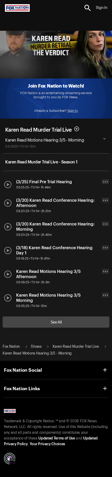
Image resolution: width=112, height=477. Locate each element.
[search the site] (87, 8)
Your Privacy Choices (47, 444)
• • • (105, 181)
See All (56, 322)
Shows (36, 346)
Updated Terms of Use (56, 438)
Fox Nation (11, 346)
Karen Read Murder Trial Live (38, 129)
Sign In (72, 110)
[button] (87, 8)
